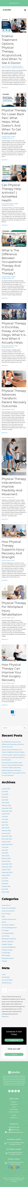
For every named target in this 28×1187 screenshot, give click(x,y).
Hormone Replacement (9, 927)
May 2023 (5, 883)
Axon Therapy (6, 913)
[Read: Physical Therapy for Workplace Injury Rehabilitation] (14, 592)
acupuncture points (8, 911)
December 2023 (7, 864)
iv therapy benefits (8, 933)
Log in (4, 974)
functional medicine (8, 925)
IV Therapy (5, 930)
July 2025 (5, 816)
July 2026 (5, 791)
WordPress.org (6, 983)
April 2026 (5, 800)
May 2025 (5, 822)
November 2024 (7, 839)
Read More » (5, 87)
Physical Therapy (6, 67)
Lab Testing (5, 936)
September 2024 (7, 844)
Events (4, 922)
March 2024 (5, 855)
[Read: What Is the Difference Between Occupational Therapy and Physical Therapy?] (14, 238)
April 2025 (5, 825)
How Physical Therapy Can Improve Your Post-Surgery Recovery (11, 672)
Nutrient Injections (8, 941)
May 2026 (5, 797)
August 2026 (6, 788)
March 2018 (5, 892)
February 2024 (6, 858)
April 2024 (5, 853)
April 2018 (5, 889)
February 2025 (6, 830)
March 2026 (5, 802)
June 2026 (5, 794)
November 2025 (7, 811)
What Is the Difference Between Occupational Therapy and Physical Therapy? (12, 261)
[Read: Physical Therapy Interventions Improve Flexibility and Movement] (14, 456)
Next (14, 715)
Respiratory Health (8, 958)
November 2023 (7, 867)
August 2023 (6, 875)
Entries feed (5, 977)
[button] (25, 10)
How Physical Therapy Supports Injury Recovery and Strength (13, 549)
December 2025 (7, 808)
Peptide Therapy (7, 944)
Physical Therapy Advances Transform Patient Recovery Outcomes (14, 398)
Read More (5, 1016)
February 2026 (6, 805)
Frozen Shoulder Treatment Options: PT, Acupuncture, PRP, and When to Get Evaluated (13, 757)
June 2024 (5, 847)
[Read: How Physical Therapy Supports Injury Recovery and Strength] (14, 531)
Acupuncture (15, 66)
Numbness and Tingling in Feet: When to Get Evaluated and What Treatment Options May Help (12, 765)
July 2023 (5, 878)
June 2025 (5, 819)
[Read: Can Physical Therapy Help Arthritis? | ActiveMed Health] (14, 173)
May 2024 (5, 850)
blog (21, 66)
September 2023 (7, 872)
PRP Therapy (6, 955)
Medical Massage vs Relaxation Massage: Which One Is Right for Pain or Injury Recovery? (13, 773)
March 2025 (5, 828)
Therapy (13, 136)
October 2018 (6, 886)
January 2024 (6, 861)
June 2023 (5, 881)
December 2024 (7, 836)
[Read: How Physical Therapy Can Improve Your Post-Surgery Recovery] (14, 652)
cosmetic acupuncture (9, 919)
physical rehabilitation (9, 947)
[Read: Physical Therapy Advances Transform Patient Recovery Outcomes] (14, 378)
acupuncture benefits (9, 908)
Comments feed (7, 980)
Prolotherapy (6, 952)
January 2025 (6, 833)
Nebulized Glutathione (9, 938)
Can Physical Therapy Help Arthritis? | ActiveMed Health (11, 192)
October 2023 (6, 869)
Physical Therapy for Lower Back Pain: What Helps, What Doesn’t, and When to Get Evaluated (14, 121)
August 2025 (6, 814)
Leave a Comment (6, 66)
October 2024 (6, 841)
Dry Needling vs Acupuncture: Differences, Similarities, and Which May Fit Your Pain (13, 744)
